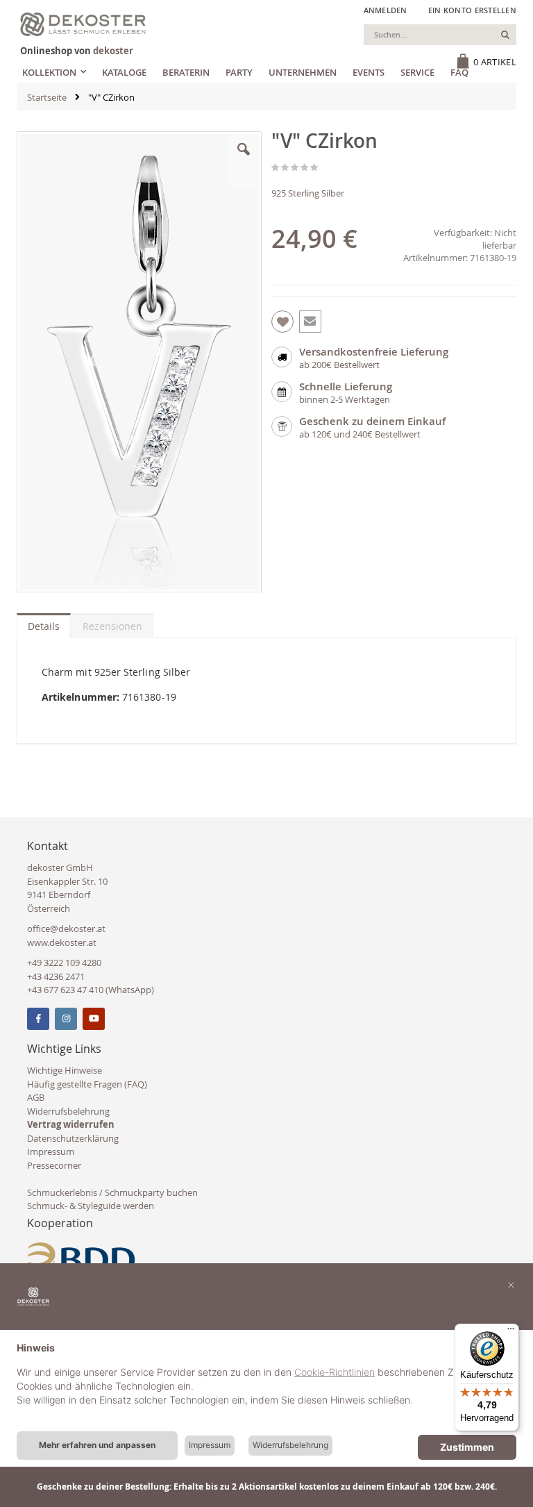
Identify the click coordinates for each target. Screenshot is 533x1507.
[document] (266, 1385)
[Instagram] (66, 1019)
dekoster (113, 50)
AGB (35, 1097)
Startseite (47, 97)
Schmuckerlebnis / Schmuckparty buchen (112, 1192)
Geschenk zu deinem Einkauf (372, 421)
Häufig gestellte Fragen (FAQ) (87, 1084)
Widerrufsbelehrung (68, 1111)
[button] (243, 160)
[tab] (44, 623)
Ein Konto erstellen (472, 10)
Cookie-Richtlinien (334, 1372)
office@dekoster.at (66, 928)
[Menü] (510, 1332)
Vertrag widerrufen (71, 1124)
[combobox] (440, 34)
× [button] (511, 1284)
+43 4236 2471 (56, 976)
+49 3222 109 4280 (64, 962)
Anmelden (385, 10)
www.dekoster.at (61, 942)
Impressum (50, 1151)
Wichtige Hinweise (64, 1070)
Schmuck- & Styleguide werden (90, 1205)
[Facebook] (38, 1019)
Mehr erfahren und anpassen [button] (97, 1445)
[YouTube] (94, 1019)
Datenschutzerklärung (73, 1138)
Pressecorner (54, 1165)
